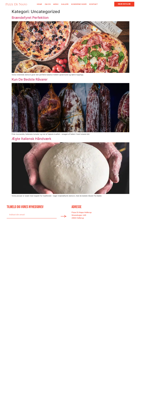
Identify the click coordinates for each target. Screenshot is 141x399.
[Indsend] (63, 216)
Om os (48, 4)
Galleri (65, 4)
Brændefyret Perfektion (30, 18)
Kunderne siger (79, 4)
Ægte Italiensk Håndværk (31, 139)
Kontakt (93, 4)
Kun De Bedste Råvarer (29, 79)
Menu (55, 4)
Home (39, 4)
